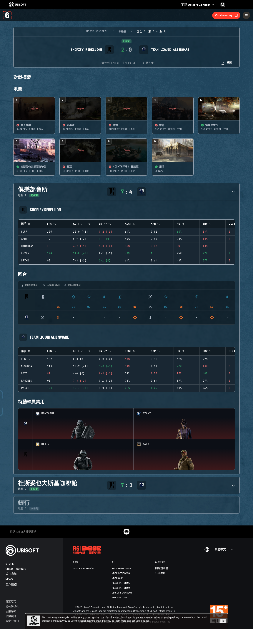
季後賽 (122, 31)
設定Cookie (13, 621)
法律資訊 (11, 616)
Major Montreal (97, 31)
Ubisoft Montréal (84, 568)
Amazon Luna (119, 597)
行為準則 (160, 573)
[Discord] (126, 531)
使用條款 (11, 611)
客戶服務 (11, 584)
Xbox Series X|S (121, 573)
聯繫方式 (11, 601)
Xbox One (117, 578)
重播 (229, 62)
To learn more (119, 620)
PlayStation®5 (121, 583)
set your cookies (140, 621)
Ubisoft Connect (17, 569)
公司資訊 (11, 574)
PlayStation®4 (121, 588)
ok (223, 621)
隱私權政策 (12, 606)
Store (10, 563)
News (9, 579)
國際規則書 (161, 568)
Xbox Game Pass (121, 568)
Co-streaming (223, 15)
